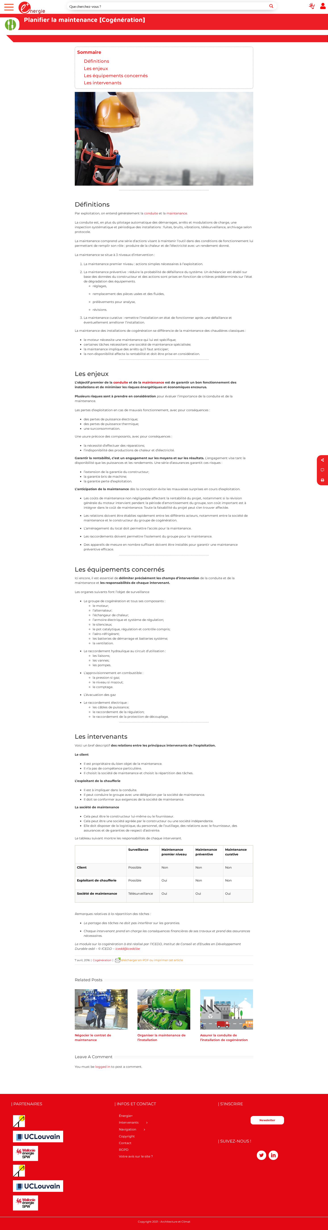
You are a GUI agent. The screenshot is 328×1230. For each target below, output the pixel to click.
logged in (102, 1067)
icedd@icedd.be (127, 949)
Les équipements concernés (116, 75)
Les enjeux (96, 68)
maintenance (176, 213)
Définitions (96, 61)
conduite (151, 213)
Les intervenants (102, 82)
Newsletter (267, 1120)
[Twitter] (261, 1155)
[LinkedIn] (273, 1155)
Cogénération (102, 960)
